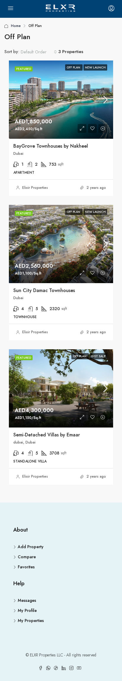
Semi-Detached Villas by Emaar (46, 434)
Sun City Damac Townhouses (44, 290)
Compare (27, 557)
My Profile (27, 610)
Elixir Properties (35, 187)
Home (16, 25)
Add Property (31, 547)
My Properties (31, 620)
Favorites (26, 567)
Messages (27, 600)
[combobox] (39, 52)
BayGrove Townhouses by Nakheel (50, 146)
